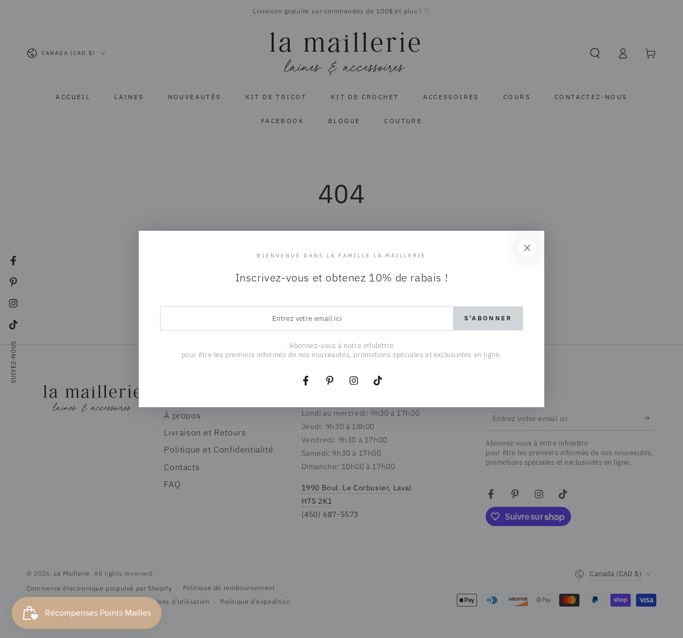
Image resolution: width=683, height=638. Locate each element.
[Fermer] (527, 248)
